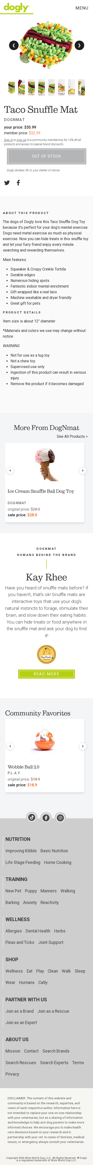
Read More (46, 674)
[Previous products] (10, 470)
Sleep (80, 971)
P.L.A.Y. (14, 773)
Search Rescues (20, 1062)
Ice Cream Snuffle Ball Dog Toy (41, 491)
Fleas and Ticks (19, 942)
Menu (81, 7)
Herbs (60, 931)
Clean (53, 971)
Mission (12, 1051)
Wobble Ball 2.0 (23, 766)
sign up (21, 140)
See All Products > (72, 436)
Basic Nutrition (54, 850)
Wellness (14, 971)
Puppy (31, 891)
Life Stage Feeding (22, 862)
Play (40, 971)
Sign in (8, 140)
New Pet (13, 891)
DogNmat (14, 119)
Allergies (13, 931)
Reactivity (50, 902)
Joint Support (50, 942)
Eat (29, 971)
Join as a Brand (19, 1011)
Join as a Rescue (53, 1011)
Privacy (12, 1074)
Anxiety (30, 902)
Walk (66, 971)
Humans (27, 982)
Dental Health (38, 931)
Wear (10, 982)
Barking (12, 902)
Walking (68, 891)
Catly (42, 982)
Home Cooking (57, 862)
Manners (49, 891)
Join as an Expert (21, 1022)
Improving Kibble (21, 850)
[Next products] (83, 470)
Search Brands (56, 1051)
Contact (31, 1051)
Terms (78, 1062)
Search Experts (54, 1062)
